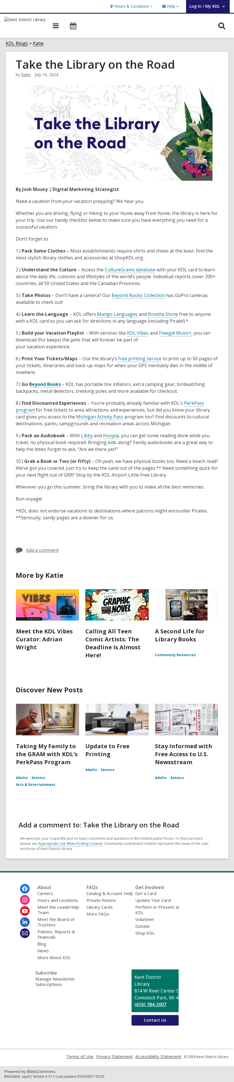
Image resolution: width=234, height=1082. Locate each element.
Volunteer (144, 919)
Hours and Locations (57, 900)
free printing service (140, 358)
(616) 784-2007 (150, 1004)
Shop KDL (145, 933)
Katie (38, 43)
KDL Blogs (17, 43)
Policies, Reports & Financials (56, 934)
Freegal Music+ (175, 333)
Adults (22, 777)
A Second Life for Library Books (180, 635)
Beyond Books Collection (138, 295)
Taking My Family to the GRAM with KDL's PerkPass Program (47, 754)
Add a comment (42, 550)
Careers (45, 893)
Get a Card (145, 893)
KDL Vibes (138, 333)
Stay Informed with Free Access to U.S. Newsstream (183, 754)
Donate (142, 926)
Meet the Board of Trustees (55, 922)
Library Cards (99, 907)
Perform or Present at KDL (157, 909)
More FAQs (97, 914)
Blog (41, 944)
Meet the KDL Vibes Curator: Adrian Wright (44, 639)
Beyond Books (45, 384)
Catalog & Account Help (109, 893)
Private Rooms (101, 900)
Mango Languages (117, 314)
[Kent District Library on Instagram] (25, 900)
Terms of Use (80, 1056)
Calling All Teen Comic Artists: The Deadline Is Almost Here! (113, 643)
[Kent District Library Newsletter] (25, 933)
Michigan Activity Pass (99, 417)
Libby (87, 435)
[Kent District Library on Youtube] (25, 911)
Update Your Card (153, 900)
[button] (130, 6)
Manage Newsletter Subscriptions (55, 981)
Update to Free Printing (107, 750)
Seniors (38, 777)
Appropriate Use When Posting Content (70, 843)
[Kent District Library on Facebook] (25, 889)
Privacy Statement (114, 1056)
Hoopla (111, 435)
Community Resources (175, 654)
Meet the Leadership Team (58, 909)
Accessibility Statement (158, 1056)
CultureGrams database (130, 270)
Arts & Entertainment (35, 784)
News (43, 950)
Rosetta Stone (163, 314)
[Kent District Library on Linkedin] (25, 922)
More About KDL (54, 957)
